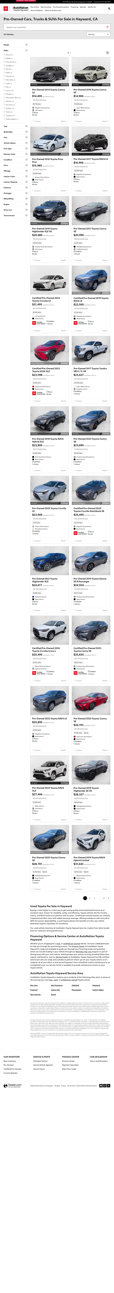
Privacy (63, 1086)
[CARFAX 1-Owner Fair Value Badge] (78, 253)
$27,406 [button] (43, 795)
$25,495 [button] (43, 655)
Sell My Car (92, 7)
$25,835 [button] (85, 655)
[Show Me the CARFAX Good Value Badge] (36, 740)
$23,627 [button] (85, 376)
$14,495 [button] (43, 97)
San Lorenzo (35, 994)
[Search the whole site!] (109, 9)
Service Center (62, 957)
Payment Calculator (70, 1064)
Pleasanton (76, 989)
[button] (49, 104)
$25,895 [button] (43, 723)
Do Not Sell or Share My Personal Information (82, 1086)
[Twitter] (108, 1085)
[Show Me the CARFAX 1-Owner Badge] (36, 114)
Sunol (53, 994)
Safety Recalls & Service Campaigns (41, 1086)
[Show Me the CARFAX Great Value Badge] (50, 393)
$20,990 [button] (85, 236)
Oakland (75, 985)
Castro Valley (98, 989)
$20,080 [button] (43, 236)
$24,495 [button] (85, 516)
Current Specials (10, 1073)
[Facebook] (101, 1085)
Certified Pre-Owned (12, 1069)
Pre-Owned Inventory (61, 7)
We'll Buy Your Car (83, 951)
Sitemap (57, 1086)
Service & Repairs (37, 10)
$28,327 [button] (85, 795)
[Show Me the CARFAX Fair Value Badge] (36, 183)
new (58, 943)
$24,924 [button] (85, 586)
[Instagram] (104, 1085)
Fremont (34, 989)
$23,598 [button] (43, 376)
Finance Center (78, 946)
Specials (83, 7)
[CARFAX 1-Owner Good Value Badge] (50, 323)
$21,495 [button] (43, 305)
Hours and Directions (99, 1061)
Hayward (96, 985)
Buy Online (35, 7)
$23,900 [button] (43, 516)
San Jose (34, 985)
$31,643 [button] (84, 865)
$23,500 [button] (85, 305)
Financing (74, 7)
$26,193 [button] (84, 726)
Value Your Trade (69, 1069)
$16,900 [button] (84, 163)
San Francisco (57, 985)
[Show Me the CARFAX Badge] (78, 114)
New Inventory (46, 7)
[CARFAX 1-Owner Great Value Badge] (78, 393)
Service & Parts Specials (43, 1064)
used (55, 979)
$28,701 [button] (43, 865)
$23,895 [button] (85, 446)
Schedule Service (40, 1061)
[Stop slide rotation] (107, 53)
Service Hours (39, 1069)
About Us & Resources (53, 10)
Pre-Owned (8, 1064)
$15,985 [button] (43, 166)
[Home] (7, 8)
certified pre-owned (71, 943)
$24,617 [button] (43, 586)
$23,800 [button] (43, 446)
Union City (55, 989)
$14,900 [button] (84, 97)
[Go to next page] (108, 898)
